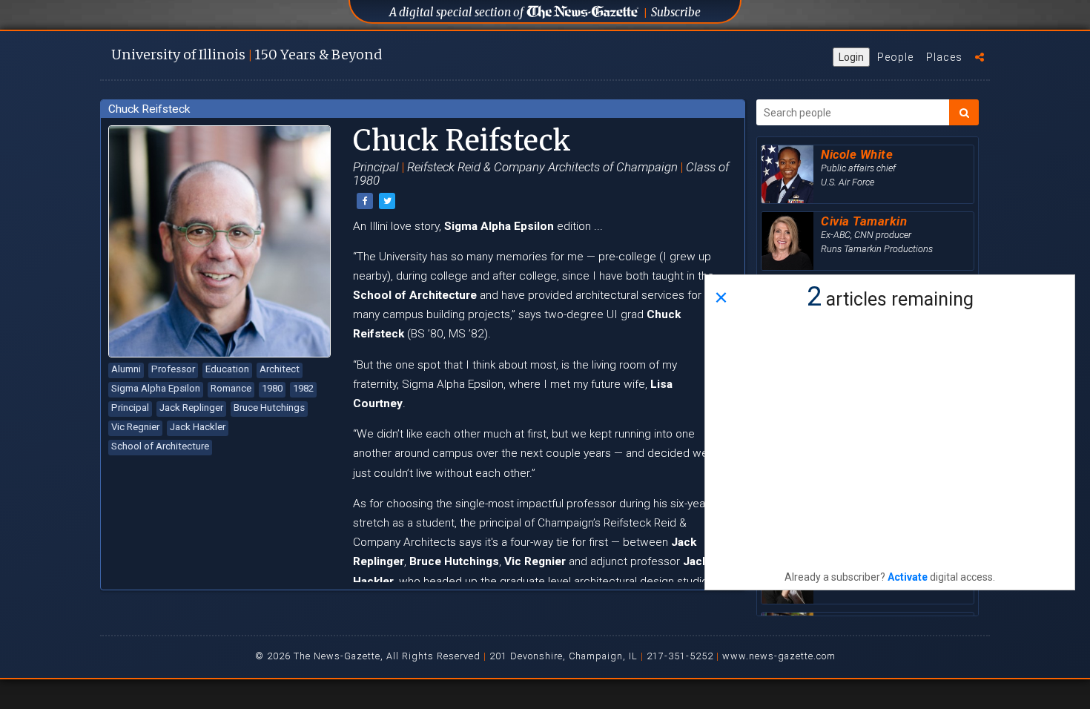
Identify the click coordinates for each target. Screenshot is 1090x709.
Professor (173, 369)
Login (851, 57)
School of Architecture (160, 446)
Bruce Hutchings (269, 407)
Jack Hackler (197, 426)
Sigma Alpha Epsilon (155, 388)
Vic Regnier (135, 426)
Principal (130, 407)
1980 (272, 388)
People (895, 57)
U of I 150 (246, 54)
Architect (280, 369)
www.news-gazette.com (779, 656)
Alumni (126, 369)
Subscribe (676, 12)
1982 (303, 388)
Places (944, 57)
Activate (908, 577)
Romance (231, 388)
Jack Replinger (191, 407)
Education (227, 369)
